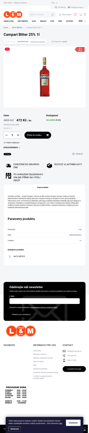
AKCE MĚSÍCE (19, 256)
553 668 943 (71, 356)
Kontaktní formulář (74, 369)
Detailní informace (11, 147)
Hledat (52, 14)
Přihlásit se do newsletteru (21, 314)
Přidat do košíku (34, 135)
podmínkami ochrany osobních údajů (44, 307)
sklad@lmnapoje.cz (74, 351)
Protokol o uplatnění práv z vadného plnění (42, 377)
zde (60, 423)
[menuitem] (9, 21)
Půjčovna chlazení (20, 3)
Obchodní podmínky (40, 369)
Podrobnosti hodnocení (37, 42)
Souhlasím (73, 423)
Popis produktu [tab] (42, 187)
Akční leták (7, 3)
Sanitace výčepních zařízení (43, 358)
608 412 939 (71, 360)
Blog (34, 365)
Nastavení (15, 429)
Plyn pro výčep (38, 361)
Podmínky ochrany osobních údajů (45, 372)
